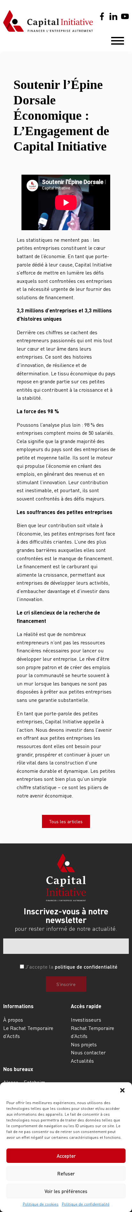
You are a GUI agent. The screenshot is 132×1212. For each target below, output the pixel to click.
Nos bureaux (18, 1069)
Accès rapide (86, 1006)
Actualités (82, 1060)
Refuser (66, 1173)
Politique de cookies (41, 1204)
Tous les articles (66, 821)
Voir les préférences (66, 1191)
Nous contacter (88, 1052)
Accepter (66, 1156)
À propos (13, 1019)
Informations (18, 1006)
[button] (122, 1090)
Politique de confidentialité (86, 1204)
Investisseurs (86, 1019)
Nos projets (84, 1044)
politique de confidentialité (86, 966)
